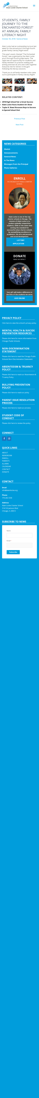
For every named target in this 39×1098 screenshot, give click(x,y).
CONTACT (6, 469)
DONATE (5, 472)
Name (9, 531)
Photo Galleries (10, 168)
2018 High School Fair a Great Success (17, 102)
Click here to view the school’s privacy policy (19, 323)
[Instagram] (9, 438)
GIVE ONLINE (19, 298)
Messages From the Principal (16, 164)
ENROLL (5, 458)
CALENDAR (6, 466)
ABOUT (5, 453)
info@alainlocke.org (10, 490)
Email (9, 541)
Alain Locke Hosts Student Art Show (17, 104)
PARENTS (6, 461)
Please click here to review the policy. (16, 423)
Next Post (19, 124)
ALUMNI (5, 464)
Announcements (11, 153)
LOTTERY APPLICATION (18, 242)
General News (22, 39)
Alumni (7, 149)
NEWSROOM (7, 455)
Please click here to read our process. (16, 408)
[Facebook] (4, 438)
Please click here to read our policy (15, 392)
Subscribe (13, 552)
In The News (9, 160)
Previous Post (19, 119)
